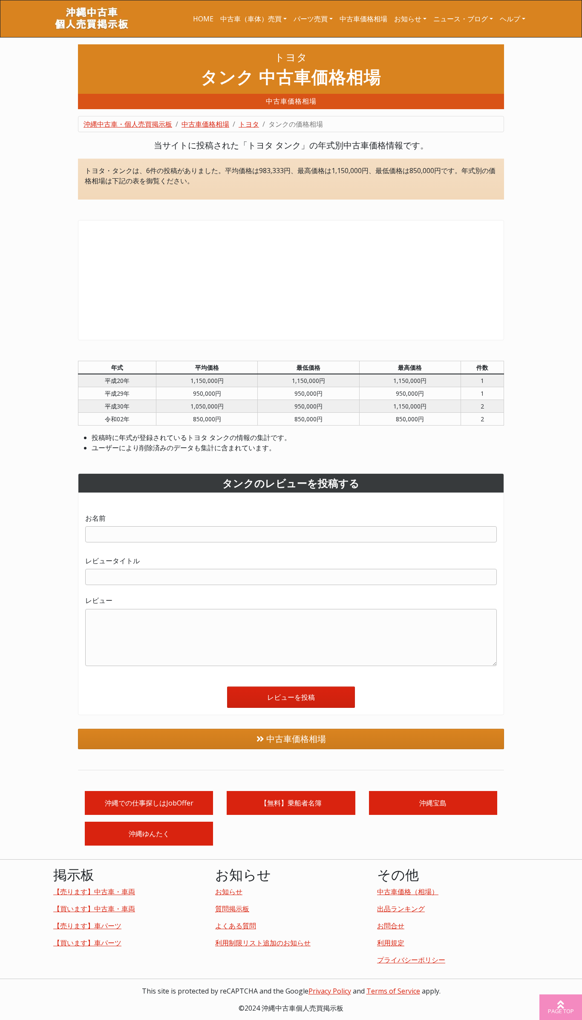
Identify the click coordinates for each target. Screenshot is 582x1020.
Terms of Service (393, 991)
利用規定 (390, 943)
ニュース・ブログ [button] (460, 18)
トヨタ (249, 124)
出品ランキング (401, 908)
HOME (203, 18)
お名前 (95, 518)
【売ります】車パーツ (87, 925)
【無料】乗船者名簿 (291, 803)
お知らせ (228, 891)
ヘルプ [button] (510, 18)
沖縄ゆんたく (149, 833)
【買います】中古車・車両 (94, 908)
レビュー (98, 600)
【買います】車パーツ (87, 943)
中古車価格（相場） (407, 891)
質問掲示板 (232, 908)
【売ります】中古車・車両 (94, 891)
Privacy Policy (329, 991)
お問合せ (390, 925)
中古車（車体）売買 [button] (251, 18)
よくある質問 (235, 925)
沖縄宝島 (433, 803)
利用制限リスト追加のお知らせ (263, 943)
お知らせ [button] (407, 18)
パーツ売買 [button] (311, 18)
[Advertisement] (291, 280)
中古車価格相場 (363, 18)
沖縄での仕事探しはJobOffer (149, 803)
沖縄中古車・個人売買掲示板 (128, 124)
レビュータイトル (112, 560)
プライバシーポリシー (411, 960)
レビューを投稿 (291, 697)
